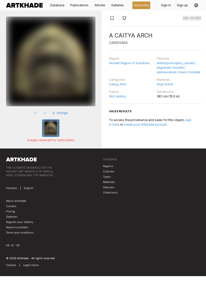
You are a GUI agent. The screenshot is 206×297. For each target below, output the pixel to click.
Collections (110, 192)
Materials (163, 80)
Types (107, 176)
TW (17, 245)
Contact (11, 206)
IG (12, 245)
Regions (108, 166)
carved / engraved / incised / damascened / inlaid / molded (178, 67)
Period (114, 92)
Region (114, 58)
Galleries (12, 216)
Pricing (10, 211)
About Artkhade (16, 201)
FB (7, 245)
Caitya (113, 84)
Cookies (11, 265)
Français (11, 188)
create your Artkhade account (145, 124)
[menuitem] (26, 5)
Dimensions (165, 92)
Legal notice (31, 265)
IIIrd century (117, 96)
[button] (196, 5)
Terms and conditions (20, 232)
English (28, 188)
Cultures (108, 171)
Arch (123, 84)
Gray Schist (165, 84)
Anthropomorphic (169, 63)
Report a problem (17, 227)
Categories (117, 80)
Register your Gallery (19, 222)
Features (163, 58)
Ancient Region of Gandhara (129, 63)
